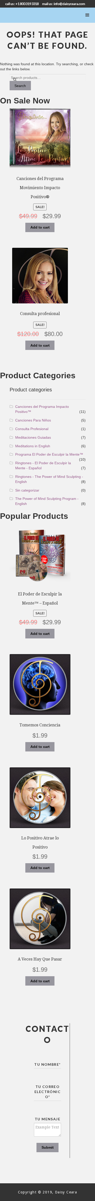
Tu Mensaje (47, 1119)
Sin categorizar (27, 490)
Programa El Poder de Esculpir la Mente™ (49, 454)
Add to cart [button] (40, 227)
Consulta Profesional (31, 429)
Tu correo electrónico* (47, 1091)
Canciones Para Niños (33, 420)
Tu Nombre (47, 1064)
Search (20, 86)
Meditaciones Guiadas (33, 437)
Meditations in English (32, 446)
